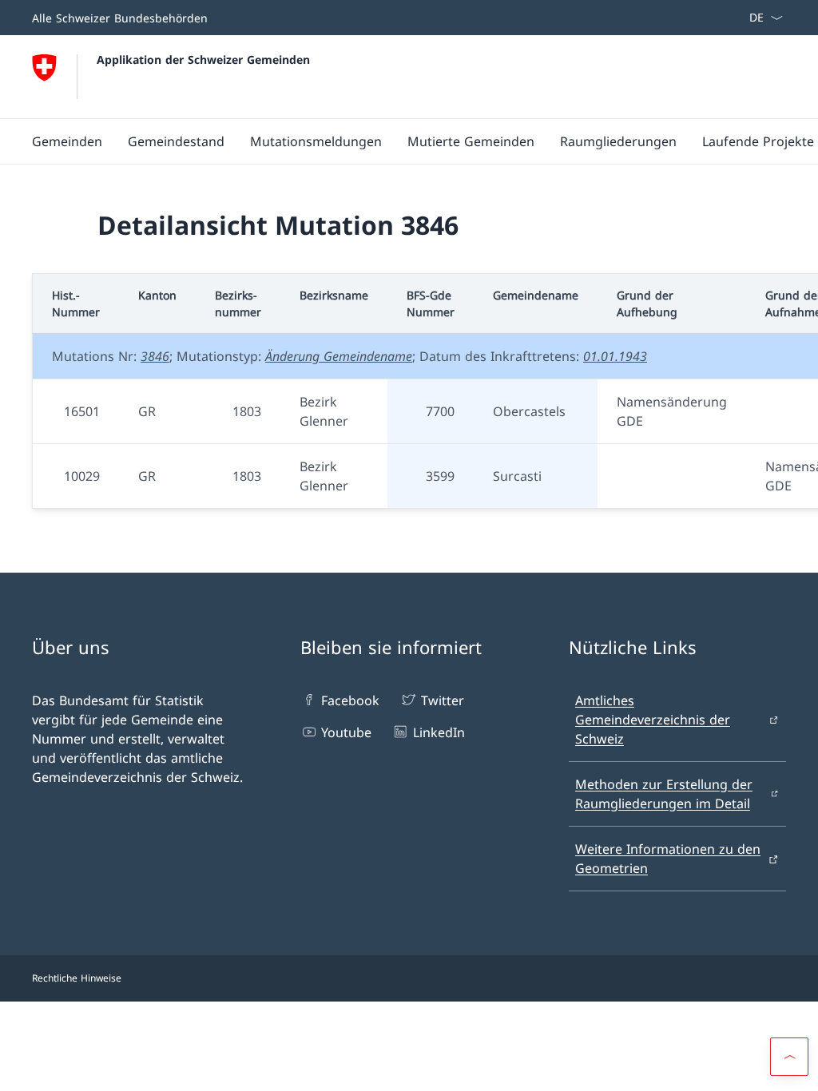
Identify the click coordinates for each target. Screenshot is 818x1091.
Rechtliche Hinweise (76, 978)
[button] (789, 1056)
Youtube (346, 732)
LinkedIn (438, 732)
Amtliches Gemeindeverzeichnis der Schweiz (652, 720)
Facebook (350, 700)
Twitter (442, 700)
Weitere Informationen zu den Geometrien (667, 858)
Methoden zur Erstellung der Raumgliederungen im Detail (663, 794)
